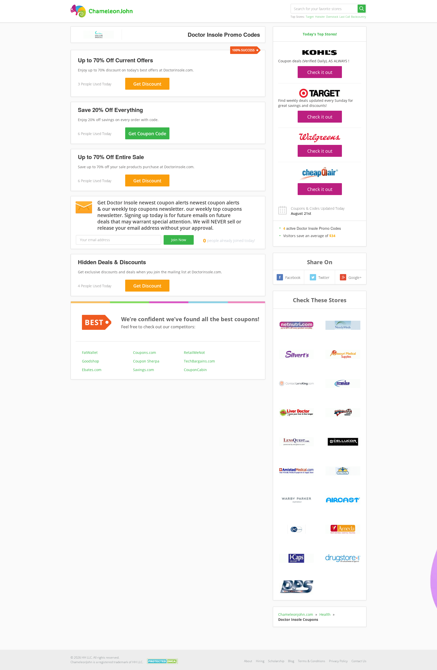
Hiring (260, 661)
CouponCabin (195, 369)
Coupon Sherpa (146, 361)
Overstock (332, 16)
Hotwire (320, 16)
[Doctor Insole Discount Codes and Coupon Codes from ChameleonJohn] (102, 11)
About (248, 661)
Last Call (344, 16)
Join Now (178, 239)
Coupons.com (144, 352)
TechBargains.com (199, 361)
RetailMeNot (194, 352)
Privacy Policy (338, 661)
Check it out (319, 72)
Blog (291, 661)
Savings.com (143, 369)
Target (310, 16)
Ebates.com (91, 369)
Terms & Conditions (311, 661)
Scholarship (276, 661)
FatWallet (90, 352)
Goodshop (90, 361)
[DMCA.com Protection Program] (162, 660)
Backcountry (358, 16)
